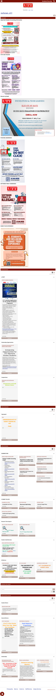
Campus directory (37, 689)
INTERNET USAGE (40, 502)
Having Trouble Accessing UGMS (7, 456)
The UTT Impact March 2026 (24, 524)
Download (13, 338)
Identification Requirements (42, 456)
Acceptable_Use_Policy (6, 502)
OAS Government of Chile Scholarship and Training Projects (8, 661)
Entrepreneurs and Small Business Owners (8, 381)
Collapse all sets (52, 274)
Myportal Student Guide (6, 606)
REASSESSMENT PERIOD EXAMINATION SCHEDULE (24, 469)
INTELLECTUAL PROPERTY (7, 511)
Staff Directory (28, 689)
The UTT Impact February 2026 (7, 524)
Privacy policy (10, 689)
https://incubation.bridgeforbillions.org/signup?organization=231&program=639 (9, 329)
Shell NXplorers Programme (24, 621)
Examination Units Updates (6, 584)
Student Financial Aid (4, 406)
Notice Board (3, 17)
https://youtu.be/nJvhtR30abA (9, 474)
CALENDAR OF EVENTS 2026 (42, 563)
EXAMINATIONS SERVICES (41, 466)
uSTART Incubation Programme (7, 280)
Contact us (21, 689)
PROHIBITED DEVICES (41, 476)
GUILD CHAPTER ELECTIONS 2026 (8, 542)
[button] (54, 589)
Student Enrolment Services (6, 595)
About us (16, 689)
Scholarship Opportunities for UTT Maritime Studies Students (8, 346)
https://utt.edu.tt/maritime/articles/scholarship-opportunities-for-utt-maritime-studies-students (9, 367)
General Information (4, 269)
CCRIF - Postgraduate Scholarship (43, 660)
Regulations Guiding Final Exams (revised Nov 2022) (25, 457)
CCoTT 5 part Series (5, 621)
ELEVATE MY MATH (5, 563)
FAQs (3, 417)
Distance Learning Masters (24, 660)
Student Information (4, 446)
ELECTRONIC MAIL (22, 502)
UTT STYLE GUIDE (22, 563)
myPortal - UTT (6, 13)
